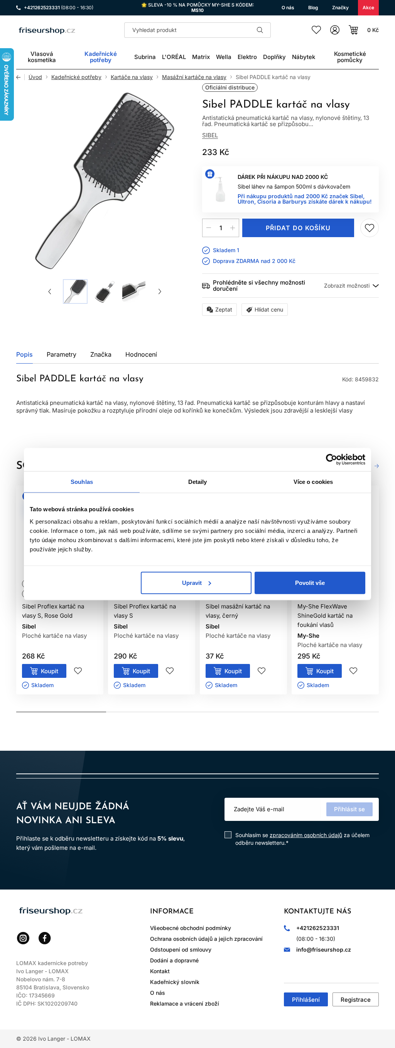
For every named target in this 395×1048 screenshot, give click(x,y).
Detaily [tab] (197, 482)
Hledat (260, 30)
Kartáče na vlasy (132, 77)
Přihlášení (306, 999)
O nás (157, 992)
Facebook (45, 938)
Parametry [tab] (61, 354)
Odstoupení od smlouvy (180, 949)
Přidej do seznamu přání (369, 228)
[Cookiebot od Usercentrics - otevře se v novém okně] (331, 459)
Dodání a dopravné (174, 960)
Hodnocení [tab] (141, 354)
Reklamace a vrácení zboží (184, 1003)
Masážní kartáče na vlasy (194, 77)
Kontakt (160, 971)
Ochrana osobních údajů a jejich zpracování (206, 938)
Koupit (49, 671)
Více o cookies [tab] (313, 482)
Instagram (23, 938)
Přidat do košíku (298, 228)
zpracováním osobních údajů (306, 835)
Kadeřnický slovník (174, 982)
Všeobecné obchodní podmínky (190, 928)
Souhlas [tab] (82, 482)
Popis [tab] (24, 354)
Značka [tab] (100, 354)
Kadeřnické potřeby (76, 77)
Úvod (35, 77)
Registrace (356, 999)
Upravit (192, 582)
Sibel (210, 135)
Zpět (20, 77)
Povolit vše (310, 582)
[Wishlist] (316, 30)
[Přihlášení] (334, 30)
